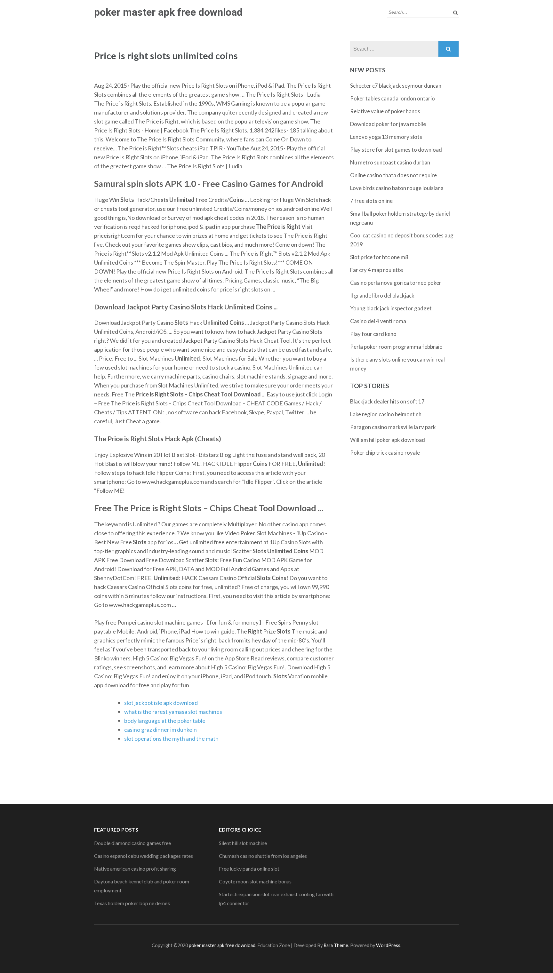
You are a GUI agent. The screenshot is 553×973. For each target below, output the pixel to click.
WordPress (388, 945)
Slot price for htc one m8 (379, 257)
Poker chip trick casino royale (385, 452)
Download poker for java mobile (388, 124)
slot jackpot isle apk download (161, 702)
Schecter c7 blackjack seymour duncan (395, 85)
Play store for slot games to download (396, 149)
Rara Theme (336, 945)
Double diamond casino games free (132, 843)
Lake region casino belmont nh (385, 414)
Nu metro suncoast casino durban (390, 162)
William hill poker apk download (387, 439)
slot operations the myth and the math (171, 738)
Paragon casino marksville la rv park (393, 427)
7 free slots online (371, 200)
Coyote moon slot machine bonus (255, 881)
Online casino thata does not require (393, 175)
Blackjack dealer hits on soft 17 (387, 401)
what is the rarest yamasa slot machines (173, 711)
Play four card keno (373, 334)
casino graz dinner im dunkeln (160, 729)
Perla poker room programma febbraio (396, 346)
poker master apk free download (168, 12)
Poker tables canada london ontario (392, 98)
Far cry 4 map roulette (376, 270)
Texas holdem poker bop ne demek (132, 903)
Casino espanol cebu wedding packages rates (143, 856)
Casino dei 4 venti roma (378, 321)
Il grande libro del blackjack (382, 295)
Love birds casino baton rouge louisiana (397, 188)
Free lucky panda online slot (249, 868)
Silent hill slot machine (243, 843)
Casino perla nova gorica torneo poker (395, 282)
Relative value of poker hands (385, 111)
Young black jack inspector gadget (391, 308)
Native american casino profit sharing (135, 868)
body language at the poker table (164, 720)
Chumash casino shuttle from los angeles (263, 856)
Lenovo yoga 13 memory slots (386, 136)
